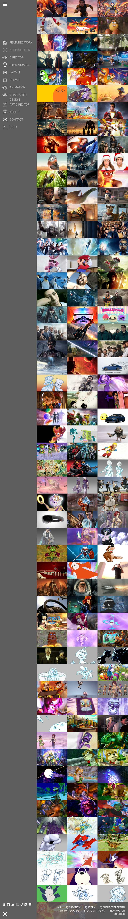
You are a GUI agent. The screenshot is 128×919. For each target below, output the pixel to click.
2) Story (90, 907)
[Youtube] (17, 904)
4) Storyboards (69, 910)
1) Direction (73, 907)
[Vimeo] (21, 904)
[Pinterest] (4, 904)
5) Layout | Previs (94, 910)
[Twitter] (13, 904)
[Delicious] (25, 904)
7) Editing (119, 914)
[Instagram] (8, 904)
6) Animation (117, 910)
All (59, 907)
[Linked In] (30, 904)
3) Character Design (112, 907)
